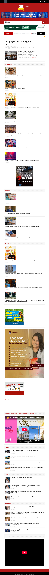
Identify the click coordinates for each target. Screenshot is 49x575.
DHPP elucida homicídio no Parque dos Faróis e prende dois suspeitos (31, 33)
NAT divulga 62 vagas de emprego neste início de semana (17, 213)
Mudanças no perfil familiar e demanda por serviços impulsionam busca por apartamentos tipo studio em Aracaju (27, 513)
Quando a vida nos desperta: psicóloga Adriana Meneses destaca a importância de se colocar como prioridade (25, 486)
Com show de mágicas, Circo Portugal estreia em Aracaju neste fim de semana (22, 160)
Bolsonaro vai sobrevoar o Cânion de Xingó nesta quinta (22, 456)
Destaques (14, 46)
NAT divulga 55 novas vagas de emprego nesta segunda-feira (18, 237)
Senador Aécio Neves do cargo (28, 47)
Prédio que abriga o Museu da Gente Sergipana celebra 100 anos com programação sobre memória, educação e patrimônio (24, 120)
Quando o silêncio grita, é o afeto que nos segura (21, 477)
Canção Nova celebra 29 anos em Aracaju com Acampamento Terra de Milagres (22, 107)
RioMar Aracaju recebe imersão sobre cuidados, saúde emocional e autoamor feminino (24, 75)
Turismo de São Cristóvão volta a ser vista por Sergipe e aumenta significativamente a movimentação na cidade (24, 451)
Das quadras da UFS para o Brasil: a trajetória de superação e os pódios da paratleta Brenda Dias (26, 529)
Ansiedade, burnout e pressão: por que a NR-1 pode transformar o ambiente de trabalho (27, 507)
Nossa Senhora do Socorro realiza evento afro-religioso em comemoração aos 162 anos (24, 147)
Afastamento (14, 47)
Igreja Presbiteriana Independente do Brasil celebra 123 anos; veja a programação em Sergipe (23, 274)
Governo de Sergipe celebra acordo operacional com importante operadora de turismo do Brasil (26, 468)
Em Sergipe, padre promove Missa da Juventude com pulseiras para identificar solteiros (24, 287)
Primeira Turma (19, 47)
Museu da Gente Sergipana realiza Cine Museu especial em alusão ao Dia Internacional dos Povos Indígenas (23, 134)
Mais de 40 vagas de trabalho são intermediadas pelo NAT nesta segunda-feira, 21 (22, 226)
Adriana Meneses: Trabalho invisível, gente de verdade (22, 496)
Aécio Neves (9, 47)
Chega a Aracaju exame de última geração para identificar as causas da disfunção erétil (25, 492)
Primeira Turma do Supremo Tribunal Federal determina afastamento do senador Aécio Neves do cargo (20, 42)
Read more (34, 57)
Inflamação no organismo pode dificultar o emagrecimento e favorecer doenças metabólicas (25, 518)
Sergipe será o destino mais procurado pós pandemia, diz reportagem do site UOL (27, 462)
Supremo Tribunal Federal (9, 48)
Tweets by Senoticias (9, 399)
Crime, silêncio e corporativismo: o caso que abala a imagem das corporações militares (24, 524)
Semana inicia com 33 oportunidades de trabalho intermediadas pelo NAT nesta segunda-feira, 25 (24, 201)
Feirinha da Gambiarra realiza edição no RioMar (15, 88)
